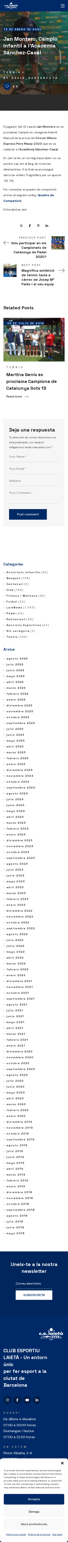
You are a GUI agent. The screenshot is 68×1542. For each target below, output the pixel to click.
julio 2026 (15, 664)
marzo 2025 (16, 752)
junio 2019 (15, 1157)
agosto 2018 (17, 1215)
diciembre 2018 (19, 1192)
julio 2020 (15, 1080)
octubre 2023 (17, 852)
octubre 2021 (17, 993)
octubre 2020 (17, 1063)
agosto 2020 (17, 1075)
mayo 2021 (15, 1022)
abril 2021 (14, 1028)
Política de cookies (16, 1534)
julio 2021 (14, 1010)
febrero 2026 (17, 693)
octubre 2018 (17, 1204)
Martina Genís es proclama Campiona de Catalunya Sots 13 (31, 381)
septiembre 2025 (20, 723)
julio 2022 (15, 940)
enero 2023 (16, 905)
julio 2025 (15, 729)
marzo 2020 (16, 1104)
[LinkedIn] (37, 1400)
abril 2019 (14, 1168)
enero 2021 (15, 1045)
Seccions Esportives (27, 625)
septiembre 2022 (20, 928)
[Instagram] (7, 1400)
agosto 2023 (17, 863)
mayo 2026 (15, 676)
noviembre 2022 (19, 916)
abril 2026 (15, 682)
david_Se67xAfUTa (35, 78)
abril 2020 (15, 1098)
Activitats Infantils (27, 572)
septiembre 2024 (21, 787)
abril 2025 (15, 746)
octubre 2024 (18, 781)
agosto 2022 (17, 934)
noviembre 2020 (19, 1057)
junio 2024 (15, 805)
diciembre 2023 (19, 840)
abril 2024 (15, 817)
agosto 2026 (17, 658)
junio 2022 (15, 946)
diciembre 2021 (19, 981)
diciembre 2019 (19, 1122)
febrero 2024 (17, 828)
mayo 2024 (15, 811)
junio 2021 (15, 1016)
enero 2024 (16, 834)
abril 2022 (15, 957)
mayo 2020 (15, 1092)
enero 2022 (16, 975)
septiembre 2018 (20, 1210)
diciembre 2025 (19, 705)
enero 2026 (16, 699)
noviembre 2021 (19, 987)
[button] (62, 1463)
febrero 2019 (17, 1180)
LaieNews (21, 607)
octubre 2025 (17, 717)
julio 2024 (15, 799)
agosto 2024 (17, 793)
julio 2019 (14, 1151)
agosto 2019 (17, 1145)
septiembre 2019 (20, 1139)
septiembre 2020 (20, 1069)
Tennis (12, 72)
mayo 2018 (15, 1233)
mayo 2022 (15, 951)
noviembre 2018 (19, 1198)
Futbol (16, 601)
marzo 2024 (16, 822)
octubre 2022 (17, 922)
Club (14, 590)
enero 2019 (15, 1186)
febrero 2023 (17, 899)
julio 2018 (14, 1221)
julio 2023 (15, 869)
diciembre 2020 (19, 1051)
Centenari (17, 584)
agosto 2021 (17, 1004)
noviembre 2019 (19, 1127)
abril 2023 (15, 887)
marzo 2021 (16, 1034)
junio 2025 (15, 734)
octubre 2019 (17, 1133)
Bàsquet (18, 578)
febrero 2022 (17, 969)
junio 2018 (15, 1227)
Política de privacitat (39, 1534)
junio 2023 (15, 875)
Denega (34, 1511)
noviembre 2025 (19, 711)
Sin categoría (21, 631)
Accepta (34, 1499)
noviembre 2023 (19, 846)
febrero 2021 (17, 1039)
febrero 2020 (17, 1110)
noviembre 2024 (20, 776)
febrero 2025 (17, 758)
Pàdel (15, 613)
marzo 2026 (16, 688)
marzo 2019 (16, 1174)
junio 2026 (15, 670)
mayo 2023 (15, 881)
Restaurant (19, 619)
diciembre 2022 (19, 910)
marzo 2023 (16, 893)
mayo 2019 (15, 1163)
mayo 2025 (15, 740)
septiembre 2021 (20, 998)
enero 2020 (16, 1116)
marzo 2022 (16, 963)
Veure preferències (34, 1524)
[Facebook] (17, 1400)
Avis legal (57, 1534)
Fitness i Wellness (26, 595)
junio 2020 (15, 1086)
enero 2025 (16, 764)
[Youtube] (27, 1400)
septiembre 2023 (20, 858)
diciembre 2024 (19, 770)
